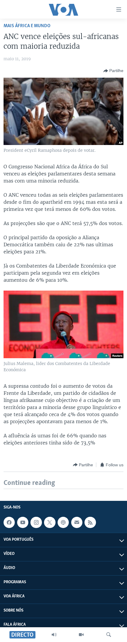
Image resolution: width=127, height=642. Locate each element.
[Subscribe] (76, 522)
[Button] (113, 70)
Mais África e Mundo (27, 25)
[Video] (81, 634)
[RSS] (90, 522)
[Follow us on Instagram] (36, 522)
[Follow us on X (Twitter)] (49, 522)
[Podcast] (63, 522)
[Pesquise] (109, 634)
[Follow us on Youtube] (22, 522)
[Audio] (54, 634)
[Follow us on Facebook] (9, 522)
